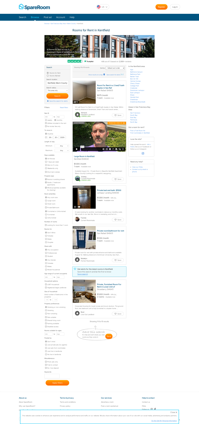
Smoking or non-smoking (56, 307)
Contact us (146, 402)
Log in (175, 7)
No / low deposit (53, 368)
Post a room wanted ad (109, 406)
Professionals (52, 253)
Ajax (131, 70)
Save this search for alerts (58, 101)
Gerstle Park (134, 97)
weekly (49, 120)
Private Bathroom (53, 207)
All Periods (51, 159)
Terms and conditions (68, 402)
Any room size (52, 197)
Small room (51, 204)
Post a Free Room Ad (137, 130)
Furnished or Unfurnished (56, 211)
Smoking (50, 310)
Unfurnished (51, 218)
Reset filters (64, 107)
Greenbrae (134, 99)
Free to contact (52, 365)
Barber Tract (134, 76)
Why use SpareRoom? (27, 406)
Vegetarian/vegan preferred (56, 287)
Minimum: (49, 146)
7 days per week (53, 162)
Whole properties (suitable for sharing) (56, 189)
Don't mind (51, 341)
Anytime (50, 134)
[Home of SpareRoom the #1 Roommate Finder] (34, 7)
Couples (50, 242)
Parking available (53, 323)
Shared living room (53, 320)
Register (161, 7)
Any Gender (51, 260)
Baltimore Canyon (136, 72)
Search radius (51, 88)
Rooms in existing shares (56, 179)
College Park (134, 86)
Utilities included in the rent (56, 123)
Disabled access (53, 326)
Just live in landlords (54, 351)
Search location (51, 79)
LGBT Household (53, 284)
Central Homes (135, 81)
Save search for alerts (114, 75)
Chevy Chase (134, 83)
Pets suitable (51, 317)
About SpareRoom (25, 402)
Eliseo (132, 95)
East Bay (133, 117)
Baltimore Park (135, 74)
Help (72, 17)
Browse (35, 17)
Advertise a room (107, 402)
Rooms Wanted (54, 76)
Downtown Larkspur (137, 90)
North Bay (133, 122)
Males (49, 239)
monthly (59, 120)
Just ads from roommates (56, 348)
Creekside (133, 88)
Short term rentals (53, 172)
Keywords (47, 372)
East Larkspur (135, 93)
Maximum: (49, 150)
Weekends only (52, 168)
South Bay (133, 115)
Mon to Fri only (52, 165)
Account (60, 17)
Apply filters (57, 383)
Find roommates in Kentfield (140, 133)
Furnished (51, 214)
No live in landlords (54, 354)
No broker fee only (53, 126)
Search (22, 17)
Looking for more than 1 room (57, 225)
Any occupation (53, 250)
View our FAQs (137, 167)
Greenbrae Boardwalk (137, 102)
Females (50, 236)
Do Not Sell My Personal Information (164, 421)
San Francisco (135, 113)
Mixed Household (53, 270)
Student (50, 256)
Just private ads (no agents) (57, 345)
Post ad (48, 17)
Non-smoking (52, 313)
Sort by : (103, 68)
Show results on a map (95, 75)
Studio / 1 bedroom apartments (53, 184)
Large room (51, 201)
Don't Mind (51, 233)
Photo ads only (52, 362)
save (109, 336)
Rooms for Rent (54, 73)
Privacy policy (65, 406)
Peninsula (133, 120)
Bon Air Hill (134, 79)
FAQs (144, 406)
